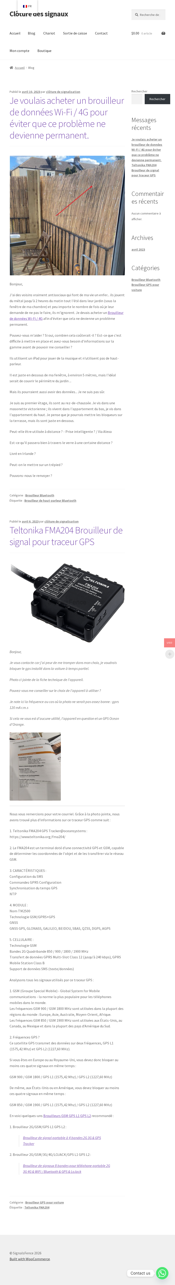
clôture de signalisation (63, 92)
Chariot (49, 33)
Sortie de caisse (75, 33)
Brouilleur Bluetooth (39, 495)
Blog (31, 33)
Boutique (44, 50)
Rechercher (139, 91)
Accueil (15, 33)
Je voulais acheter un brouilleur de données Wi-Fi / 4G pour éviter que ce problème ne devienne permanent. (67, 117)
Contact (101, 33)
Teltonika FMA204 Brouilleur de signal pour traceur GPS (66, 536)
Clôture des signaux (39, 13)
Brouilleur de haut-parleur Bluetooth (50, 500)
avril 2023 (138, 249)
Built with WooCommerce (30, 1259)
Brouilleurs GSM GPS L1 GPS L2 (67, 1115)
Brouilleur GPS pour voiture (44, 1202)
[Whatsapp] (162, 1273)
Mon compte (19, 50)
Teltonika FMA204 (36, 1207)
